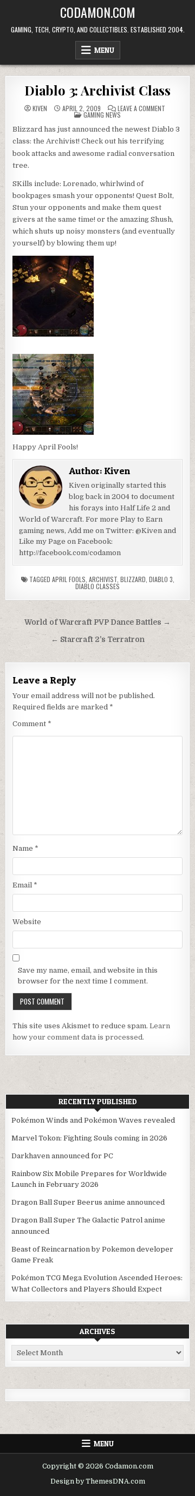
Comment (31, 724)
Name (25, 848)
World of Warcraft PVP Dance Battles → (97, 622)
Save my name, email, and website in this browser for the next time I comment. (88, 976)
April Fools (69, 579)
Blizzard (133, 579)
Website (26, 922)
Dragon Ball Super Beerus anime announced (88, 1202)
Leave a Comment (141, 108)
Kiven (39, 108)
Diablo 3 (161, 579)
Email (24, 885)
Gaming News (102, 114)
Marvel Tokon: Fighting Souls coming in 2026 (89, 1138)
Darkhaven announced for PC (62, 1156)
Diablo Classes (97, 586)
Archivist (103, 579)
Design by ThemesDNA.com (97, 1481)
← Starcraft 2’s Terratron (98, 640)
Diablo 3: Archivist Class (97, 90)
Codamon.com (97, 12)
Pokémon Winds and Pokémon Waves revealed (93, 1120)
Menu (104, 50)
